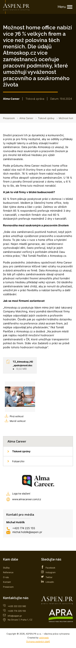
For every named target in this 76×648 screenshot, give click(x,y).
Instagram (51, 572)
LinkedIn (50, 582)
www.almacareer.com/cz (26, 499)
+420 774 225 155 (23, 528)
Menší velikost (18, 421)
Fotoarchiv (18, 461)
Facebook (50, 567)
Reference (8, 572)
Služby (6, 567)
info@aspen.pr (15, 616)
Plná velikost (17, 416)
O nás (6, 577)
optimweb (44, 637)
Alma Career (26, 118)
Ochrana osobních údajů (38, 641)
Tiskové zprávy (46, 118)
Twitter (49, 577)
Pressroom (9, 118)
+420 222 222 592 (17, 606)
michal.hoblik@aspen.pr (27, 532)
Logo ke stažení (21, 493)
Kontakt (7, 582)
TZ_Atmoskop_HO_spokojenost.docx (23, 365)
